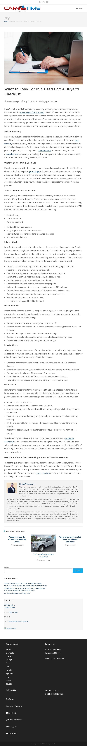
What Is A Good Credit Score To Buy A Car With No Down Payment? (25, 586)
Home (6, 21)
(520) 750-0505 (13, 612)
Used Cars (53, 102)
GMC (8, 666)
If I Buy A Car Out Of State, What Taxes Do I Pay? (19, 591)
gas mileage (34, 171)
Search (6, 567)
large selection (43, 473)
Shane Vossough (13, 102)
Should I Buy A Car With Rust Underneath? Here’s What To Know (24, 588)
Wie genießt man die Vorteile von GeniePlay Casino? (17, 539)
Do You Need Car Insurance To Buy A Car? (17, 593)
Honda (9, 670)
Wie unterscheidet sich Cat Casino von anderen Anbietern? (70, 539)
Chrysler (9, 656)
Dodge (9, 659)
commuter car (45, 150)
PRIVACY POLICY (52, 690)
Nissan (9, 680)
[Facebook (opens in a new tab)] (40, 2)
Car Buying (43, 102)
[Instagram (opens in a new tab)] (43, 2)
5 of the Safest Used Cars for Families (43, 555)
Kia (7, 677)
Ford (8, 663)
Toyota (9, 684)
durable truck (12, 154)
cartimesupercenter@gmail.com (19, 621)
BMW (8, 649)
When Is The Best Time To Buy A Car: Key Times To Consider (23, 583)
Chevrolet (10, 653)
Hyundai (9, 673)
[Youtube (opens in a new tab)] (46, 2)
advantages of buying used (32, 112)
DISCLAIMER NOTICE (54, 694)
